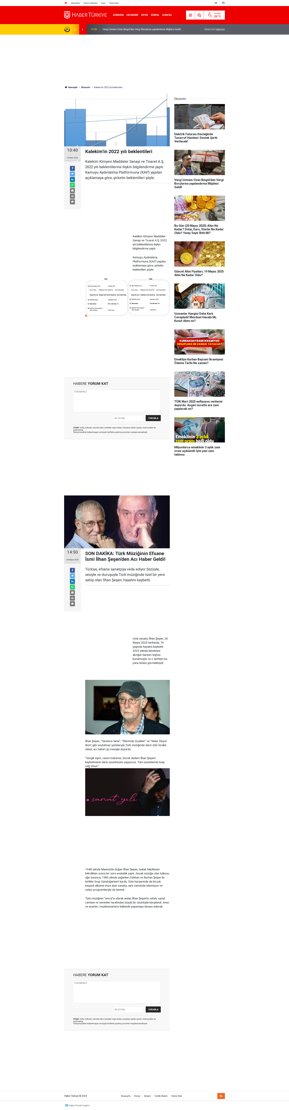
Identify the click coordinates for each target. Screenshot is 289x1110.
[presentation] (75, 29)
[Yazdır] (72, 196)
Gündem (118, 14)
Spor (144, 14)
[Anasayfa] (65, 3)
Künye (137, 1096)
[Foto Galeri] (223, 3)
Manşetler (75, 3)
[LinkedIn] (72, 179)
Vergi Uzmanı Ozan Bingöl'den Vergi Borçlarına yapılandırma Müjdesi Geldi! (142, 29)
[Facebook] (72, 168)
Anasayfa (126, 1096)
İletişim (147, 1096)
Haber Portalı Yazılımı (79, 1105)
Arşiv (103, 3)
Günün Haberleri (90, 3)
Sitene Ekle (114, 3)
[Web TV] (216, 3)
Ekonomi (132, 14)
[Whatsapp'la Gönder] (72, 185)
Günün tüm (214, 29)
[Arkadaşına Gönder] (72, 190)
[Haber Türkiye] (85, 14)
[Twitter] (72, 173)
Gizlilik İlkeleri (161, 1096)
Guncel (167, 14)
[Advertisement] (144, 60)
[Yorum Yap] (72, 201)
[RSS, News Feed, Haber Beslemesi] (221, 1096)
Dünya (155, 14)
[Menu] (190, 15)
